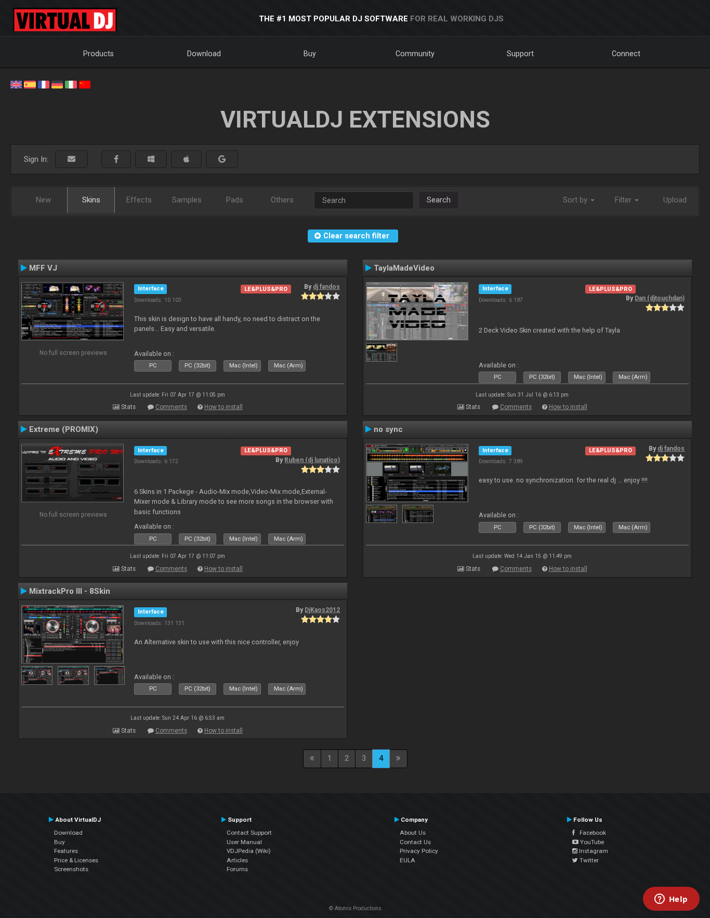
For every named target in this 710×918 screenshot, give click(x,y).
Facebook (590, 832)
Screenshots (71, 869)
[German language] (57, 83)
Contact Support (249, 832)
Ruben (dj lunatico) (312, 460)
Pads (234, 200)
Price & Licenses (76, 860)
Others (282, 200)
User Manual (244, 842)
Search (439, 200)
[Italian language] (70, 83)
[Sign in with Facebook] (116, 159)
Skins (91, 200)
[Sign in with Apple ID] (186, 159)
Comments (171, 407)
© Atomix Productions (355, 908)
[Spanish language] (29, 83)
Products (98, 53)
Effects (139, 200)
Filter (624, 200)
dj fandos (326, 286)
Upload (675, 200)
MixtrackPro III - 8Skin (69, 591)
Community (415, 53)
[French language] (43, 83)
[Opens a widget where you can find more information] (671, 900)
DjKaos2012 (322, 610)
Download (204, 53)
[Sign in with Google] (222, 159)
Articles (237, 860)
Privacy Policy (419, 851)
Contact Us (415, 842)
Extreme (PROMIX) (63, 429)
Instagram (592, 851)
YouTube (591, 842)
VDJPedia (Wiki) (249, 851)
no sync (388, 429)
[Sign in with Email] (71, 159)
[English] (16, 83)
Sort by (576, 200)
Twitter (588, 860)
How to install (223, 407)
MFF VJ (43, 268)
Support (520, 53)
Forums (237, 869)
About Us (413, 832)
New (43, 200)
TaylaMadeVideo (404, 268)
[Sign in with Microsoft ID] (151, 159)
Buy (310, 53)
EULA (407, 860)
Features (66, 851)
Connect (626, 53)
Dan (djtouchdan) (660, 298)
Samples (187, 200)
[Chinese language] (84, 83)
